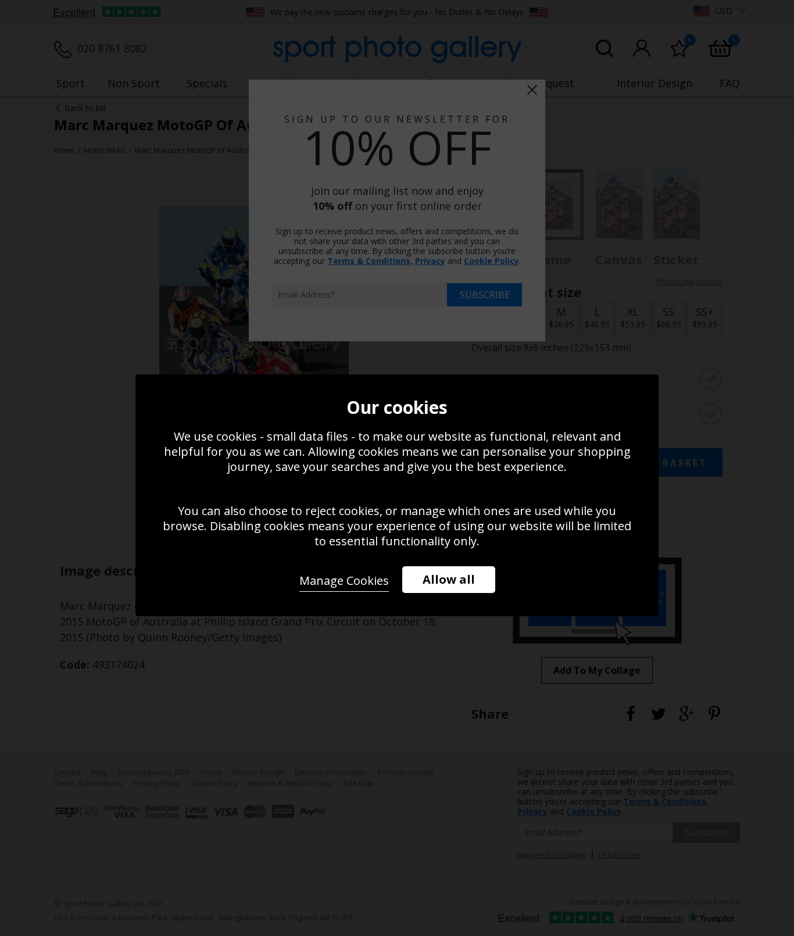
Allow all (449, 579)
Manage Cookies (344, 580)
